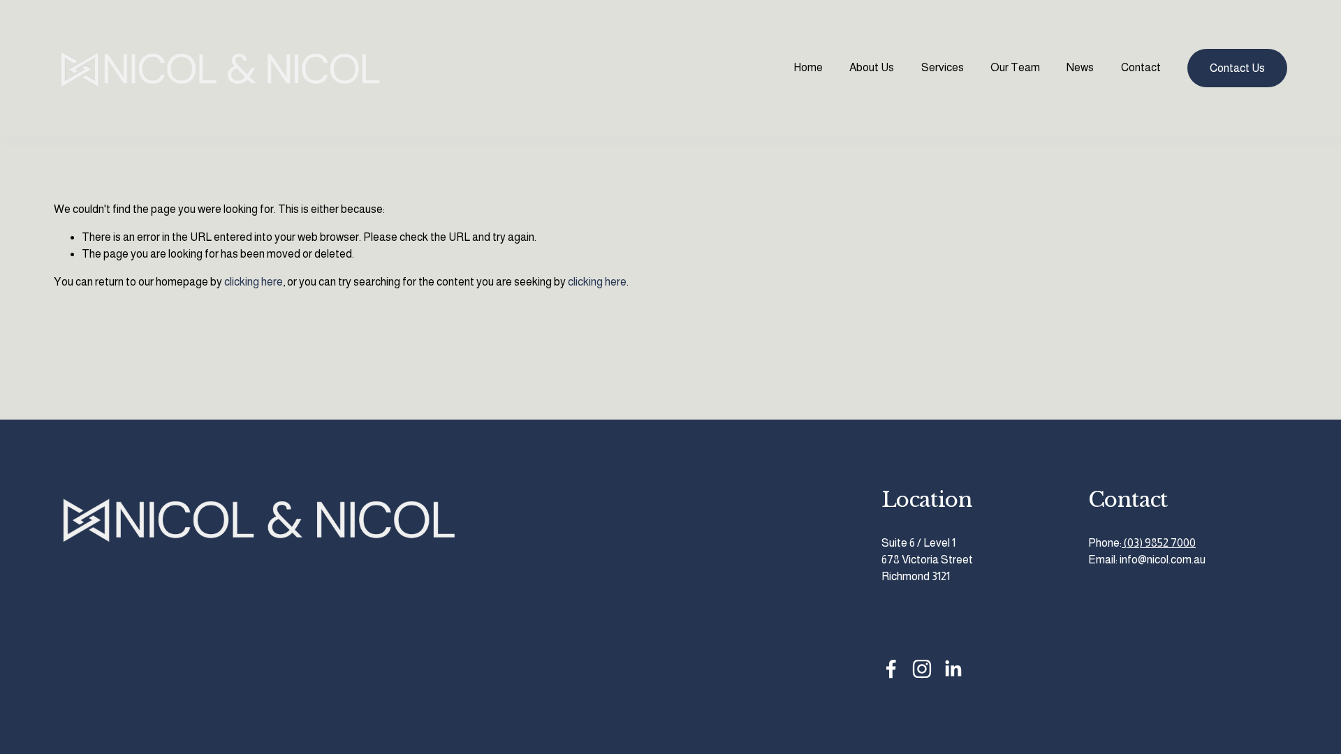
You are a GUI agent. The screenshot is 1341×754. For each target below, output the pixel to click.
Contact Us (1237, 68)
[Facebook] (891, 669)
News (1080, 67)
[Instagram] (922, 669)
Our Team (1015, 67)
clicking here (253, 282)
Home (808, 67)
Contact (1141, 67)
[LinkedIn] (952, 669)
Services (942, 67)
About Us (871, 67)
